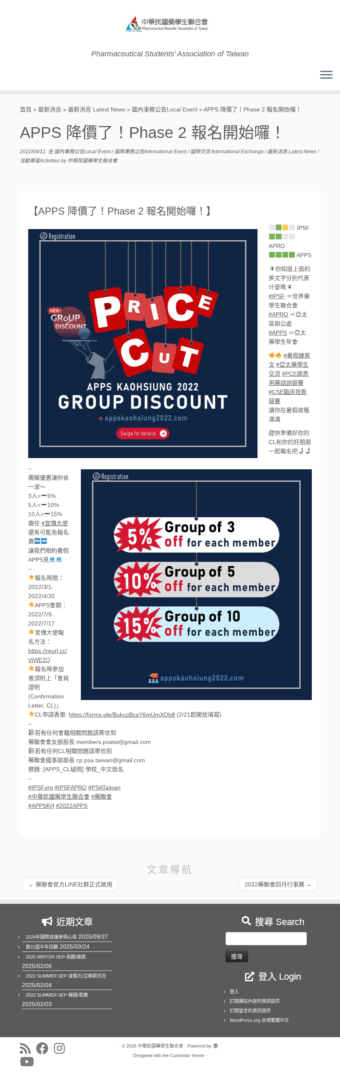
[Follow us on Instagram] (62, 1048)
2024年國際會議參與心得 (51, 936)
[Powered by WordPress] (216, 1045)
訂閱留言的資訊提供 (250, 1010)
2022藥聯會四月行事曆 (278, 884)
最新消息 (49, 109)
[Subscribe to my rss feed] (28, 1048)
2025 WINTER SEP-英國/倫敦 (56, 956)
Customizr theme (187, 1055)
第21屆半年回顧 (42, 946)
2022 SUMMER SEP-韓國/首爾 (57, 994)
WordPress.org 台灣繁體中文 (259, 1020)
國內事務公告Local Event (164, 109)
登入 (234, 991)
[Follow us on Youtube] (29, 1061)
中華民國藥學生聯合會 (92, 161)
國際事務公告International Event (151, 152)
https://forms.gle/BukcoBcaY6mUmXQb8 (122, 714)
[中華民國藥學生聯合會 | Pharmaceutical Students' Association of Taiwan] (170, 25)
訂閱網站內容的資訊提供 (255, 1001)
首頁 (26, 109)
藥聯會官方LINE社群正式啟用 (70, 884)
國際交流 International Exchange (227, 152)
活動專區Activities (40, 161)
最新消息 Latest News (96, 109)
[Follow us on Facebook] (45, 1048)
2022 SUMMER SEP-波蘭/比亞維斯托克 (66, 975)
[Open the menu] (326, 75)
